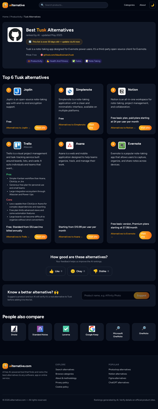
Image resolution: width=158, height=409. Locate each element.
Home (5, 16)
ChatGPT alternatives (119, 382)
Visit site (40, 127)
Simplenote (84, 89)
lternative (17, 5)
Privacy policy (62, 382)
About (143, 5)
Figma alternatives (117, 378)
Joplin (28, 89)
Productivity (16, 16)
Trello (28, 143)
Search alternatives (65, 369)
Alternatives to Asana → (71, 236)
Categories (129, 5)
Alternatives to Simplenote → (72, 126)
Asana (80, 143)
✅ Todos (76, 61)
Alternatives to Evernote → (123, 235)
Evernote (134, 143)
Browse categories (65, 374)
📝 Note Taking (93, 61)
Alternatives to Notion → (123, 127)
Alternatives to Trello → (18, 236)
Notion (133, 89)
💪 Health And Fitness (57, 61)
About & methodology (66, 378)
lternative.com (20, 366)
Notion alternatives (118, 374)
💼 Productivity (35, 61)
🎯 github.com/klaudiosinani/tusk (57, 55)
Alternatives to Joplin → (18, 127)
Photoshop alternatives (120, 369)
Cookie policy (62, 387)
